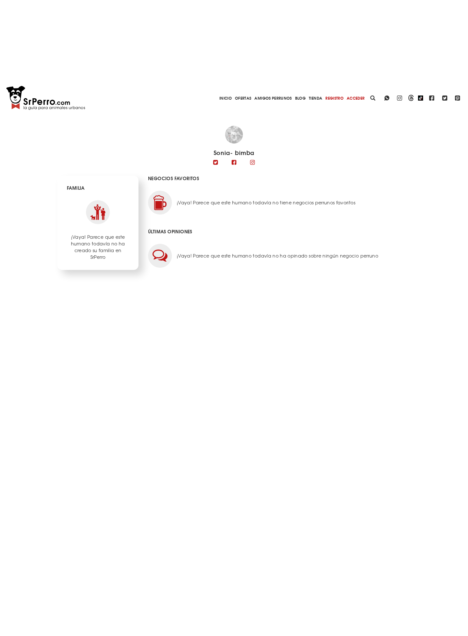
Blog (300, 98)
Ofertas (243, 98)
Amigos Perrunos (273, 98)
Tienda (315, 98)
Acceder (356, 98)
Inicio (225, 98)
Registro (334, 98)
